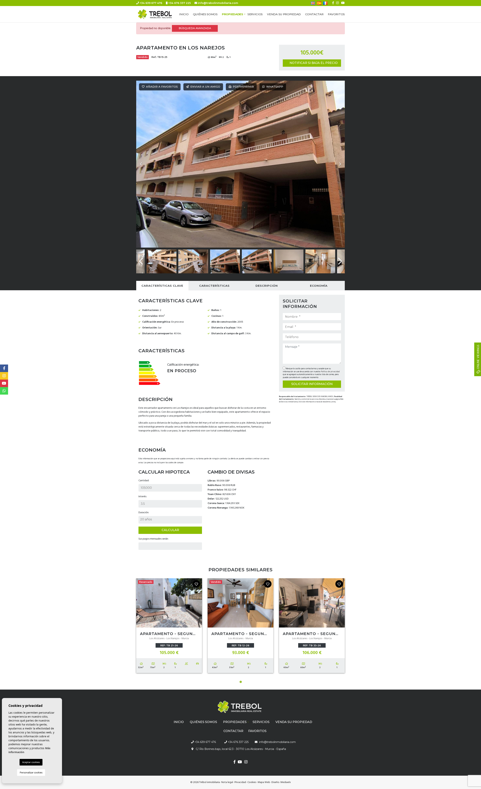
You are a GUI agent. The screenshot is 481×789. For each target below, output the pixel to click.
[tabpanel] (169, 626)
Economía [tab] (318, 285)
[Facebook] (333, 3)
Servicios (255, 14)
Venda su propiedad (284, 14)
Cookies (251, 782)
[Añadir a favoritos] (196, 584)
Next (340, 164)
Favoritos (336, 14)
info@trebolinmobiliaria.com (218, 3)
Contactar (314, 14)
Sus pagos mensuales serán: (153, 539)
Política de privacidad (330, 371)
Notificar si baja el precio (314, 63)
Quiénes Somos (205, 14)
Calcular (170, 530)
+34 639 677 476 (150, 3)
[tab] (162, 286)
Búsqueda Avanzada (195, 28)
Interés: (142, 497)
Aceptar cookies (31, 762)
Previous (141, 164)
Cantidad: (143, 481)
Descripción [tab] (267, 285)
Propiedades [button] (232, 14)
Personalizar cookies (31, 772)
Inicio (183, 14)
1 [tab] (241, 682)
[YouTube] (343, 3)
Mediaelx (285, 782)
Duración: (143, 513)
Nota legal (227, 782)
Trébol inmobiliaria (158, 14)
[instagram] (337, 3)
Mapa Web (264, 782)
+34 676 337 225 (179, 3)
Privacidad (240, 782)
